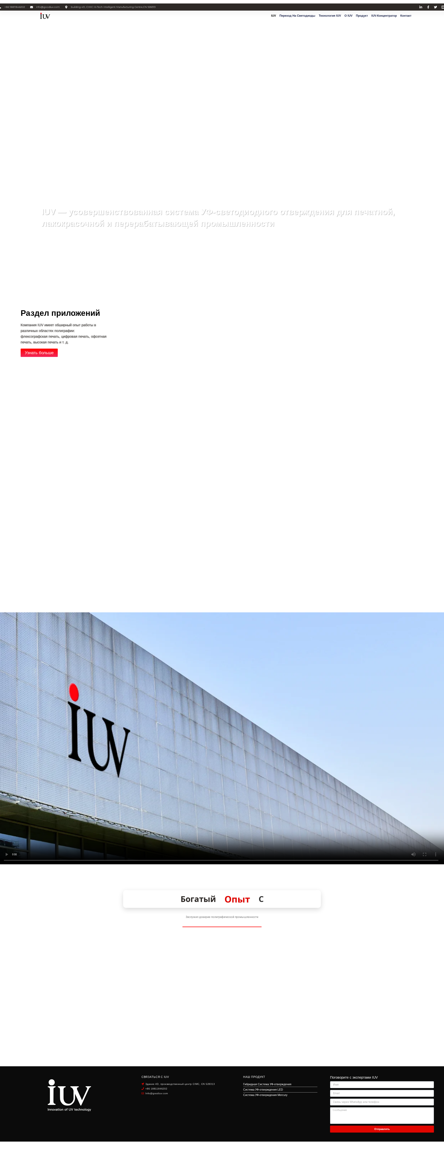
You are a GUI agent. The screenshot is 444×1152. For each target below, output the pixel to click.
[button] (395, 408)
